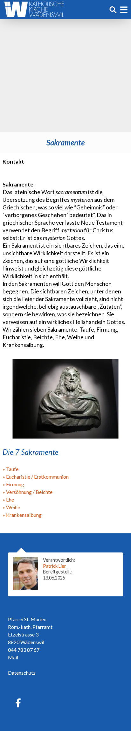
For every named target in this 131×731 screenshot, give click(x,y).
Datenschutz (22, 673)
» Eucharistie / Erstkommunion (36, 477)
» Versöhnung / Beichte (27, 492)
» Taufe (10, 469)
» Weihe (11, 507)
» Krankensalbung (22, 515)
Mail (13, 657)
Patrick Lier (54, 566)
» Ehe (8, 499)
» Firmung (13, 484)
